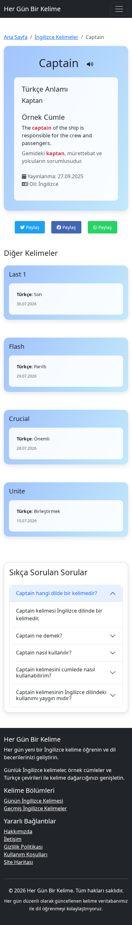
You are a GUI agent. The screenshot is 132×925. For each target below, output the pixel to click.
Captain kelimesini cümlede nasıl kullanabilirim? (55, 672)
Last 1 (17, 274)
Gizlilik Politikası (23, 846)
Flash (16, 346)
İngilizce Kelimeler (56, 37)
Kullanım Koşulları (25, 854)
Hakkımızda (18, 831)
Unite (17, 491)
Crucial (19, 418)
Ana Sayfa (16, 37)
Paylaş (32, 227)
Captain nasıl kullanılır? (43, 652)
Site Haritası (18, 862)
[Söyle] (90, 64)
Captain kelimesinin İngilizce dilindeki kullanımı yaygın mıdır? (61, 695)
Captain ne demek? (39, 635)
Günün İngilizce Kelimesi (33, 800)
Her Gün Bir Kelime (32, 8)
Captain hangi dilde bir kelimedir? (56, 593)
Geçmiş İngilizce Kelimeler (35, 808)
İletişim (12, 839)
